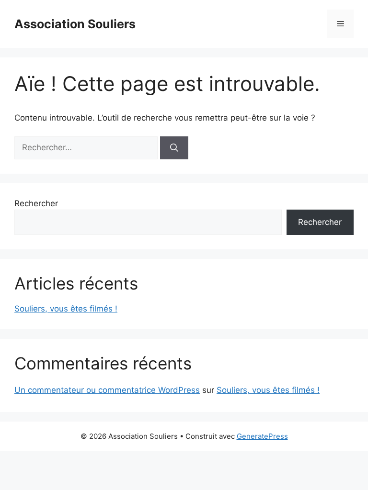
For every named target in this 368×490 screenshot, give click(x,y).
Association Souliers (75, 24)
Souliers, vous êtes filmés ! (65, 308)
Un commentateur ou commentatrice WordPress (107, 390)
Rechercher (36, 203)
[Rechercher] (174, 147)
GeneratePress (262, 436)
